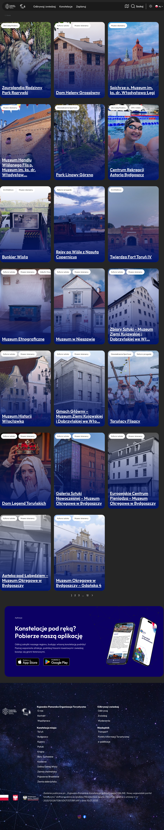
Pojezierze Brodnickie (48, 776)
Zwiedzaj (102, 715)
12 (87, 595)
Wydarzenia (104, 720)
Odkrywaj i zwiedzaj (108, 706)
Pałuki (40, 746)
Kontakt (41, 715)
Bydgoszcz (42, 736)
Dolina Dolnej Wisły (47, 766)
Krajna (40, 751)
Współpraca (43, 720)
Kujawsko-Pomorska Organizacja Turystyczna (61, 706)
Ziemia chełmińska (47, 771)
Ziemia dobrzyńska (47, 781)
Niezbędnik (103, 727)
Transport (103, 731)
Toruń (40, 731)
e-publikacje (104, 741)
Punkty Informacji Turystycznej (113, 736)
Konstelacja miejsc (47, 727)
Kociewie (42, 761)
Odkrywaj (103, 710)
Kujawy (41, 741)
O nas (40, 710)
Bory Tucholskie (45, 756)
